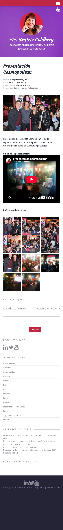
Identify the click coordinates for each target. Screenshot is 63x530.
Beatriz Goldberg (17, 82)
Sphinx (57, 487)
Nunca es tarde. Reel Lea (13, 453)
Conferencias (20, 88)
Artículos (7, 367)
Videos (37, 88)
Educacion (7, 376)
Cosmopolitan (18, 299)
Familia (6, 380)
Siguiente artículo (46, 308)
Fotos (30, 88)
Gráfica (6, 389)
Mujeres (6, 393)
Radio (5, 411)
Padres (6, 398)
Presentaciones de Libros (14, 406)
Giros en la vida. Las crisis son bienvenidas (21, 447)
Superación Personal (12, 415)
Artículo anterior (16, 308)
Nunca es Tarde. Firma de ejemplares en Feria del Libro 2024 (29, 450)
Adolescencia (9, 363)
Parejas (6, 402)
